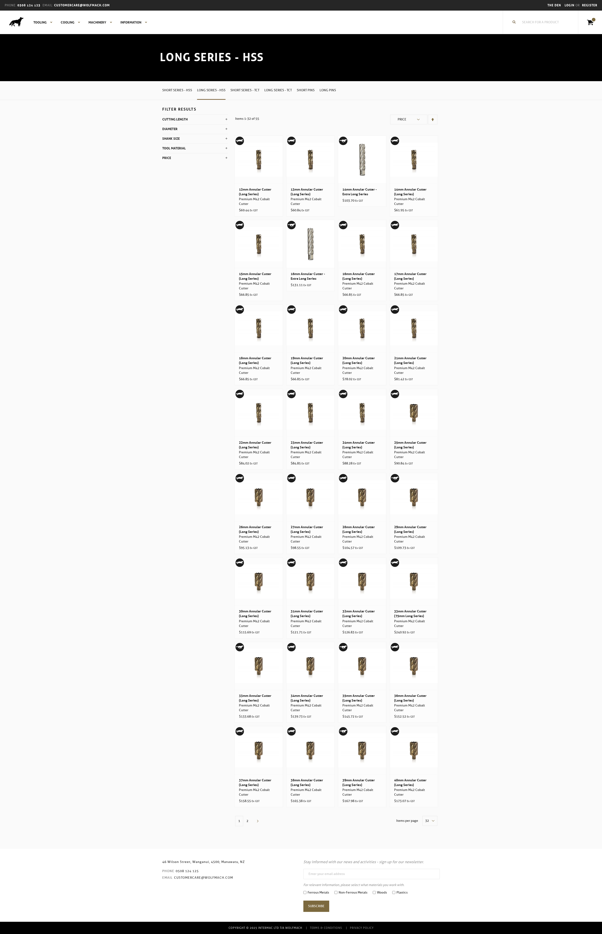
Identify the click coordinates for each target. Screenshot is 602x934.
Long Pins (328, 90)
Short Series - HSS (177, 90)
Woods (382, 892)
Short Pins (306, 90)
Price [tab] (166, 158)
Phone (168, 871)
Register (589, 5)
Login (570, 5)
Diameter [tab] (170, 129)
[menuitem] (40, 22)
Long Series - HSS (211, 90)
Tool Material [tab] (174, 148)
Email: (48, 5)
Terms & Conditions (326, 928)
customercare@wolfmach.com (203, 878)
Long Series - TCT (278, 90)
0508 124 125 (187, 871)
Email (167, 878)
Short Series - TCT (244, 90)
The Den (554, 5)
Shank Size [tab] (171, 138)
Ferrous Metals (318, 892)
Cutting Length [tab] (175, 119)
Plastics (402, 892)
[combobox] (543, 22)
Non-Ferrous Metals (353, 892)
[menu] (89, 22)
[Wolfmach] (14, 22)
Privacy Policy (362, 928)
